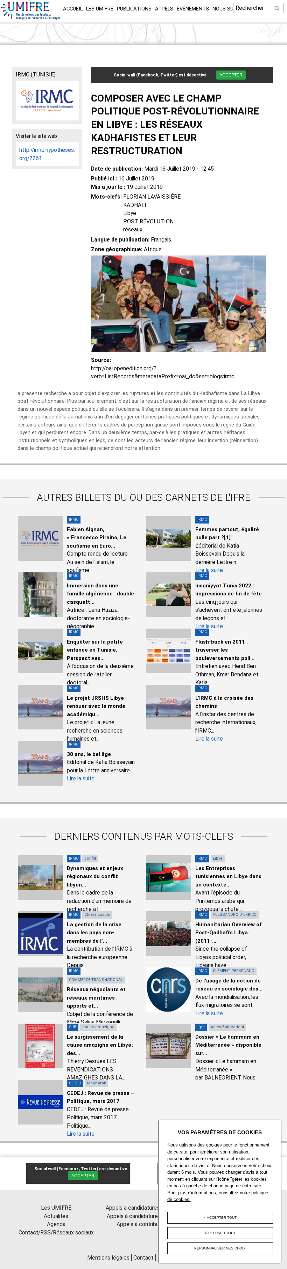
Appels (164, 9)
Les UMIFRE (99, 9)
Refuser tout (221, 1233)
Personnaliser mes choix (220, 1248)
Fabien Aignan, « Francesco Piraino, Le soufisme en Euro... (96, 537)
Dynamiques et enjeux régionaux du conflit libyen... (95, 876)
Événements (193, 9)
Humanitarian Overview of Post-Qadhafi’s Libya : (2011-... (228, 932)
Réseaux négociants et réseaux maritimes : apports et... (96, 997)
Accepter (231, 75)
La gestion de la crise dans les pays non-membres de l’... (94, 932)
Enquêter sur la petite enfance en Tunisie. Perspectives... (95, 650)
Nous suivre (228, 9)
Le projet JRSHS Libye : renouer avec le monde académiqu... (97, 706)
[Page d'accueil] (30, 17)
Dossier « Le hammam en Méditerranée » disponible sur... (228, 1045)
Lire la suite (209, 570)
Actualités (56, 1216)
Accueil (73, 9)
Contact (143, 1257)
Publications (134, 9)
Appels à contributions (144, 1224)
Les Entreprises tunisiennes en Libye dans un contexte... (228, 876)
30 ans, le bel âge (89, 754)
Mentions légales (108, 1257)
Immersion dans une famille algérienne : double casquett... (100, 593)
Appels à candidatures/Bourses (144, 1207)
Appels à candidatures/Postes (144, 1216)
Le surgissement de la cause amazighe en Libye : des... (100, 1045)
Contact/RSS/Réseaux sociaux (56, 1232)
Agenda (56, 1224)
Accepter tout (221, 1217)
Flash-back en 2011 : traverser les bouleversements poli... (224, 650)
